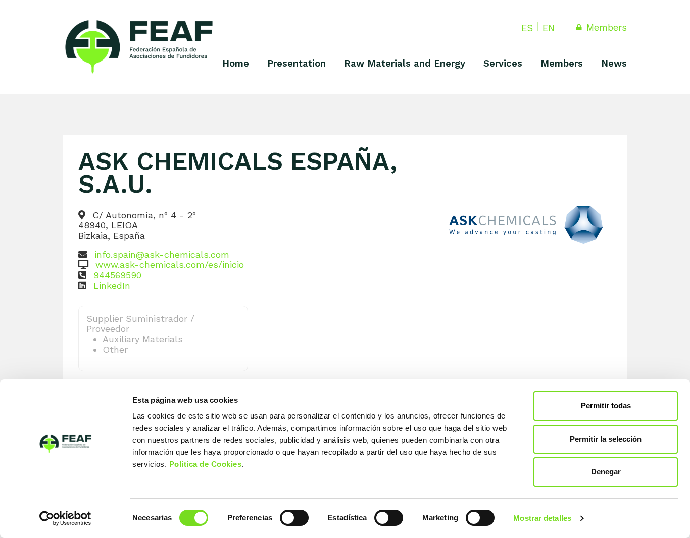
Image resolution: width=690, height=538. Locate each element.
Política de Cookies (205, 464)
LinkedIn (111, 285)
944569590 (117, 275)
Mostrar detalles (542, 518)
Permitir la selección (606, 439)
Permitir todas (606, 405)
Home (235, 63)
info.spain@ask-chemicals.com (161, 254)
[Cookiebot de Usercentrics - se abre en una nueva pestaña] (65, 518)
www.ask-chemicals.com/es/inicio (169, 264)
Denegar (606, 471)
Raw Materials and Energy (404, 63)
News (614, 63)
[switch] (294, 518)
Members (605, 27)
